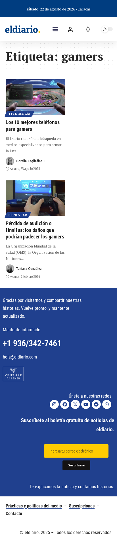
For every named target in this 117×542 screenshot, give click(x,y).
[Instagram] (54, 404)
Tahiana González (29, 268)
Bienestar (18, 215)
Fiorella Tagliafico (29, 161)
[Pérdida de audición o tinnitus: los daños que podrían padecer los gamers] (35, 198)
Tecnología (19, 114)
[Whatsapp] (106, 404)
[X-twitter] (75, 404)
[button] (55, 29)
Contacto (14, 513)
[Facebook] (64, 404)
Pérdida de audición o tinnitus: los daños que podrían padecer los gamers (35, 230)
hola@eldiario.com (20, 357)
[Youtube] (85, 404)
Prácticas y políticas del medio (34, 506)
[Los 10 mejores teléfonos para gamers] (35, 97)
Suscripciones (82, 506)
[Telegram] (96, 404)
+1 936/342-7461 (32, 343)
